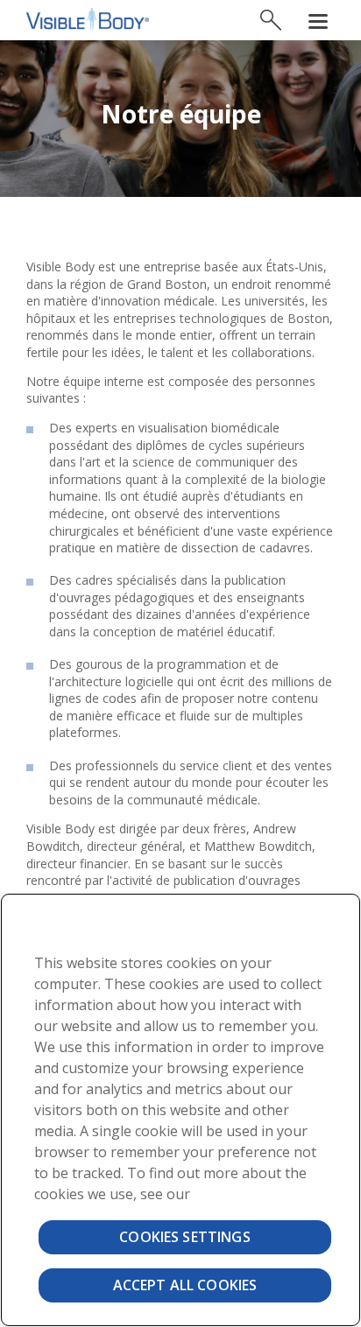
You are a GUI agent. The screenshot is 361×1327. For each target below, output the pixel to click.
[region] (180, 1110)
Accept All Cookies (185, 1285)
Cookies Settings (185, 1236)
